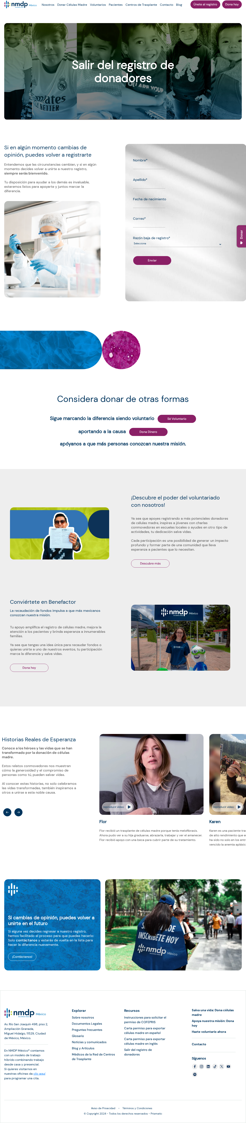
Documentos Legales (87, 1024)
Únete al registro (205, 4)
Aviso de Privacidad (103, 1108)
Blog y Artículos (83, 1048)
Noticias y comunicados (89, 1042)
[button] (7, 812)
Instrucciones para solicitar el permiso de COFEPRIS (145, 1019)
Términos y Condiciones (137, 1108)
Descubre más (150, 563)
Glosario (78, 1036)
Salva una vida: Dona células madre (213, 1012)
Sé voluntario (176, 419)
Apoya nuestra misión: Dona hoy (213, 1023)
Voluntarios (98, 5)
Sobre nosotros (83, 1017)
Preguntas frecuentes (87, 1030)
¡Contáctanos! (22, 957)
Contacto (166, 5)
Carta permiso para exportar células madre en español (144, 1030)
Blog (179, 5)
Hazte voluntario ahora (209, 1032)
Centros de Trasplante (141, 5)
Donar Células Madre (72, 5)
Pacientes (116, 5)
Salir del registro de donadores (138, 1052)
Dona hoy (232, 4)
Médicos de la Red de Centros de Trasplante (93, 1056)
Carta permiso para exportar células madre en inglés (144, 1041)
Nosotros (48, 5)
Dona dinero (148, 432)
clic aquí (39, 1074)
